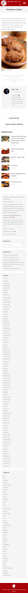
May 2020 (5, 368)
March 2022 (6, 321)
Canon (8, 79)
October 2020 (6, 356)
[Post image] (5, 138)
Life (4, 518)
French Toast (14, 165)
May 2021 (5, 345)
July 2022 (5, 311)
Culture (5, 492)
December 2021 (7, 328)
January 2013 (6, 437)
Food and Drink (14, 75)
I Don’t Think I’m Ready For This (10, 257)
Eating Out (5, 499)
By (9, 77)
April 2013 (5, 430)
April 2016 (5, 411)
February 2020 (6, 375)
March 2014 (6, 420)
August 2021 (6, 337)
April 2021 (5, 347)
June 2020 (5, 366)
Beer (4, 478)
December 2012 (7, 439)
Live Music (5, 523)
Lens (4, 516)
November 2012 (7, 442)
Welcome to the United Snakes (10, 255)
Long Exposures (7, 525)
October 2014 (6, 416)
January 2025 (6, 283)
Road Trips (5, 558)
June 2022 (5, 314)
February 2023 (6, 297)
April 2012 (5, 451)
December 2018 (7, 397)
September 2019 (7, 387)
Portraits (5, 549)
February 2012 (6, 456)
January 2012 (6, 458)
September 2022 (7, 307)
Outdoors (5, 539)
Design (4, 497)
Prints (4, 551)
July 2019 (5, 390)
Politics (5, 546)
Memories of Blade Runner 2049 (10, 259)
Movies (5, 535)
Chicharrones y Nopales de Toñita (17, 150)
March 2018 (6, 408)
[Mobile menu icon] (24, 3)
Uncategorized (6, 575)
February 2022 (6, 323)
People (4, 542)
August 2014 (6, 418)
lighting (19, 79)
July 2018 (5, 404)
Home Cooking (21, 75)
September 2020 (7, 359)
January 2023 (6, 300)
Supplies (5, 570)
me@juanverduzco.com (15, 1)
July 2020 (5, 363)
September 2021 (7, 335)
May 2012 (5, 449)
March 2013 (6, 432)
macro (23, 79)
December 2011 (7, 461)
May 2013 (5, 427)
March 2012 (6, 453)
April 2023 (5, 292)
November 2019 (7, 382)
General (5, 511)
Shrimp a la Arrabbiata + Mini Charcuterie (18, 175)
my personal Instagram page (10, 212)
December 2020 (7, 352)
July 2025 (5, 278)
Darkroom (5, 494)
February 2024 (6, 285)
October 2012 (6, 444)
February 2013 (6, 435)
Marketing (5, 530)
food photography (13, 79)
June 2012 (5, 446)
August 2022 (6, 309)
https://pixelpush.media (16, 91)
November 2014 (7, 413)
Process (5, 553)
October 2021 (6, 333)
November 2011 (7, 463)
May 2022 (5, 316)
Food (9, 75)
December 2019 (7, 380)
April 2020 (5, 371)
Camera (5, 482)
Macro (4, 527)
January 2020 (6, 378)
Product (5, 556)
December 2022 (7, 302)
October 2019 (6, 385)
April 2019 (5, 394)
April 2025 (5, 281)
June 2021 (5, 342)
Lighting (5, 520)
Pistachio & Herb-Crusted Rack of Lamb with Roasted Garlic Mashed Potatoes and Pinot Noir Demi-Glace (18, 140)
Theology (5, 572)
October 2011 (6, 465)
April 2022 (5, 318)
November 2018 (7, 399)
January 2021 (6, 349)
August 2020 (6, 361)
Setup (4, 563)
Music (4, 537)
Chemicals (5, 487)
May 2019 (5, 392)
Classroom (5, 490)
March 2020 (6, 373)
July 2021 (5, 340)
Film (4, 504)
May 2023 (5, 290)
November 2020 (7, 354)
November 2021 (7, 330)
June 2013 (5, 425)
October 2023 (6, 288)
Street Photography (7, 568)
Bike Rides (5, 480)
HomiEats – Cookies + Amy (18, 157)
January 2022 (6, 326)
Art (4, 475)
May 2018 (5, 406)
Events (4, 501)
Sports (4, 565)
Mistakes (5, 532)
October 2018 (6, 401)
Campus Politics (7, 485)
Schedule (5, 561)
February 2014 (6, 423)
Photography (14, 81)
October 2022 (6, 304)
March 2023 (6, 295)
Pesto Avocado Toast (16, 182)
